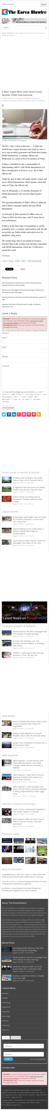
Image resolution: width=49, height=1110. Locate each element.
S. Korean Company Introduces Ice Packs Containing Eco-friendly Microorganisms (24, 882)
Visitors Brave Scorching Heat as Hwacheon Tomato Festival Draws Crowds (27, 499)
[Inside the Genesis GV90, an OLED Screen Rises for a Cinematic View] (30, 840)
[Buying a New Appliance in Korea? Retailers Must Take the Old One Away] (6, 735)
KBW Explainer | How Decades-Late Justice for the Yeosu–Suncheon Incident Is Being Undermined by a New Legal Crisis (30, 790)
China (11, 261)
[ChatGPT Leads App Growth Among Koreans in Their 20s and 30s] (6, 655)
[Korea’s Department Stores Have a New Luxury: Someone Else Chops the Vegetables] (6, 723)
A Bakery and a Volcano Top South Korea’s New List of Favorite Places (28, 479)
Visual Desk (6, 1007)
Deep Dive (6, 1012)
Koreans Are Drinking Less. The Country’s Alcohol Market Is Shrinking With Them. (28, 643)
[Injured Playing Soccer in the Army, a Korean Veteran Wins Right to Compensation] (6, 530)
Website (5, 356)
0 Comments (29, 483)
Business (10, 33)
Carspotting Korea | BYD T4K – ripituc (16, 874)
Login (5, 1038)
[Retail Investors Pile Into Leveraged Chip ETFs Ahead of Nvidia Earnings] (6, 633)
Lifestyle (5, 998)
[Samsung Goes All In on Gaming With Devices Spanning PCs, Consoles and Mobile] (7, 849)
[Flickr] (24, 414)
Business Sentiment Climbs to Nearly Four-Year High (28, 977)
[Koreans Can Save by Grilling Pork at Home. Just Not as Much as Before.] (42, 860)
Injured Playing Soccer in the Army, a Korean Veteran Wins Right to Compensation (28, 531)
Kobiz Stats (6, 1016)
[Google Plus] (19, 414)
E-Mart (17, 261)
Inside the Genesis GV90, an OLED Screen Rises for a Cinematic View (27, 967)
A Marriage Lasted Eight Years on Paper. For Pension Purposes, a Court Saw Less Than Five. (30, 519)
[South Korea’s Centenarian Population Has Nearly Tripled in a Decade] (6, 812)
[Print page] (24, 105)
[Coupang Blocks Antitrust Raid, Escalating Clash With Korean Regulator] (18, 849)
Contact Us (6, 1025)
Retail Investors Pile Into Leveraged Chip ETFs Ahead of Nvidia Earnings (30, 632)
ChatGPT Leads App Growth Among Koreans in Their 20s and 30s (28, 654)
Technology (6, 1002)
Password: (7, 1050)
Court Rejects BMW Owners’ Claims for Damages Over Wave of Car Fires (29, 541)
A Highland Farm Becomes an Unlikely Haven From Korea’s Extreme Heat (29, 488)
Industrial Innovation (9, 101)
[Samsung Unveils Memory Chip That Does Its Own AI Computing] (7, 840)
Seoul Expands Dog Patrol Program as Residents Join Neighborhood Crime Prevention (21, 889)
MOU (24, 261)
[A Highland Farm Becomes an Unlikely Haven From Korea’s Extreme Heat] (6, 489)
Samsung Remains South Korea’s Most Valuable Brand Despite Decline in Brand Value (21, 284)
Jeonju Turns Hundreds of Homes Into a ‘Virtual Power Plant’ (30, 744)
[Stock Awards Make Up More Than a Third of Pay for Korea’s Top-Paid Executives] (6, 820)
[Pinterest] (34, 414)
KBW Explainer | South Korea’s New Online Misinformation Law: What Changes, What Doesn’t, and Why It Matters (28, 764)
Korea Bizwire (26, 98)
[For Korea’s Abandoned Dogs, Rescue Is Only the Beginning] (30, 860)
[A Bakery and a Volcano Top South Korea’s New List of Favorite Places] (6, 480)
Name (5, 338)
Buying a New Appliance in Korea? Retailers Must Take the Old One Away (29, 734)
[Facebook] (9, 414)
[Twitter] (4, 414)
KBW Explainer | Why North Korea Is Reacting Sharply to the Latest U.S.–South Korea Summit (28, 777)
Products (5, 1021)
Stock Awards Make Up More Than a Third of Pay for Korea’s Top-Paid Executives (28, 821)
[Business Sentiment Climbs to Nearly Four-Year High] (42, 841)
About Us (5, 1030)
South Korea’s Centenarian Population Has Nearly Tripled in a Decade (29, 810)
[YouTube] (29, 414)
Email (4, 347)
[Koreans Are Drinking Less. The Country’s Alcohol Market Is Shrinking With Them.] (6, 643)
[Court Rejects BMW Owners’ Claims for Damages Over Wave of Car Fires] (6, 542)
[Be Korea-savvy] (24, 12)
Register (15, 1038)
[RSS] (39, 414)
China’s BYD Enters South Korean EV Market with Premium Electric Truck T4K (24, 875)
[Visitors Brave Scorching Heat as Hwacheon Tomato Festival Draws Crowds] (6, 499)
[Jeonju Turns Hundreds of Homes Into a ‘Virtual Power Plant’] (6, 745)
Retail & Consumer (24, 101)
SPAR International (34, 261)
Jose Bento (6, 888)
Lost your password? (38, 1059)
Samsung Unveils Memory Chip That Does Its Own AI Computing (28, 949)
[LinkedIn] (14, 414)
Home (4, 33)
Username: (7, 1042)
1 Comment (32, 796)
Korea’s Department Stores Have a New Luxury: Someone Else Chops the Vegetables (30, 723)
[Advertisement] (24, 63)
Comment (5, 366)
